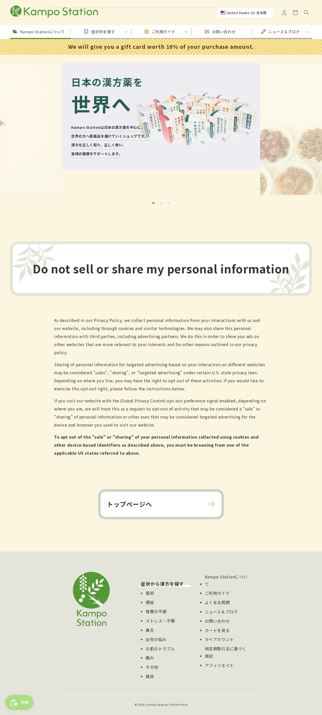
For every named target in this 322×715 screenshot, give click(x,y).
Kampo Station (157, 704)
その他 (152, 667)
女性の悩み (156, 639)
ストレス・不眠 (160, 621)
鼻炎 (150, 630)
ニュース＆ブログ (221, 612)
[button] (306, 12)
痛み (150, 658)
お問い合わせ (217, 621)
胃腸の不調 (156, 611)
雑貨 (150, 676)
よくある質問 (217, 602)
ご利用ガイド (217, 593)
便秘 (150, 602)
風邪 (150, 593)
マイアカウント (219, 639)
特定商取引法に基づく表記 (226, 652)
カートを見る (217, 630)
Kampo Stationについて (226, 580)
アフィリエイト (219, 665)
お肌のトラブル (160, 649)
